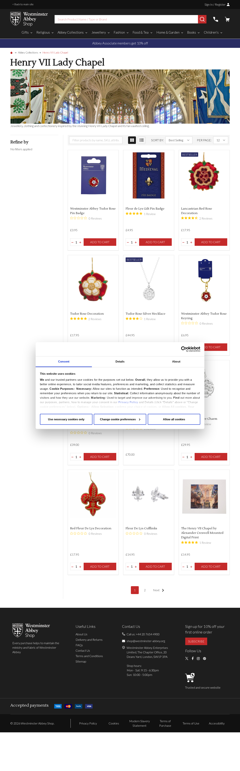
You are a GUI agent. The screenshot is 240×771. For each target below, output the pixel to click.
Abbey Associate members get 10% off (120, 43)
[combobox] (126, 19)
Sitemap (81, 661)
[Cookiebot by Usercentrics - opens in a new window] (183, 349)
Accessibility (217, 723)
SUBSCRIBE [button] (196, 641)
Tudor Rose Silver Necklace (145, 314)
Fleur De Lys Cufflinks (141, 528)
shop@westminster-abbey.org (146, 641)
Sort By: (157, 140)
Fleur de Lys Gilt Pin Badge (145, 209)
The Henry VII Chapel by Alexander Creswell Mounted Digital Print (202, 533)
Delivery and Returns (89, 639)
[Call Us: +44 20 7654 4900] (215, 19)
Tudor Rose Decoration (87, 314)
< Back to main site (23, 4)
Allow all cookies (174, 419)
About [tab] (176, 361)
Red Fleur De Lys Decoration (90, 528)
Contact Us (83, 650)
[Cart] (227, 19)
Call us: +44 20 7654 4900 (143, 634)
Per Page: (204, 140)
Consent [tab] (63, 361)
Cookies (114, 723)
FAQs (79, 645)
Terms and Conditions (89, 656)
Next (156, 590)
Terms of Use (191, 723)
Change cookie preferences (118, 419)
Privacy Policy (128, 402)
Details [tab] (120, 361)
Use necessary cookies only (66, 419)
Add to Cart (100, 242)
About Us (81, 634)
